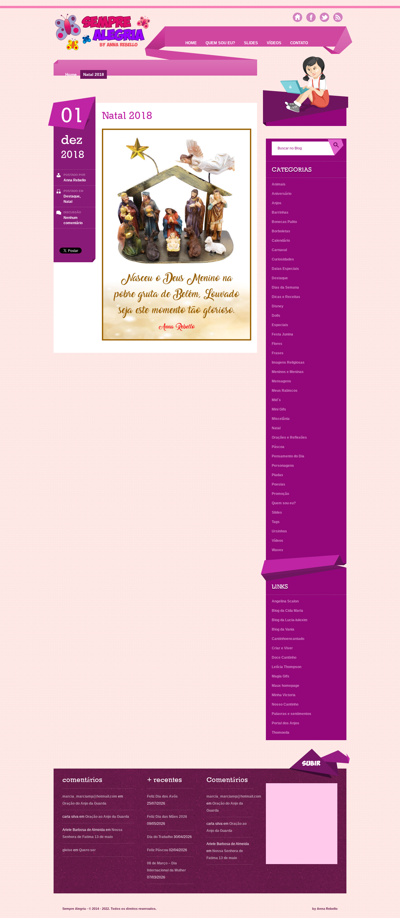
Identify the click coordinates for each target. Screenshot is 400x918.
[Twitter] (324, 17)
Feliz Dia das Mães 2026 (167, 817)
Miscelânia (281, 419)
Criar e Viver (282, 648)
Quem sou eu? (220, 43)
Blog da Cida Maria (287, 611)
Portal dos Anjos (285, 723)
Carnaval (279, 250)
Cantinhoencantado (288, 639)
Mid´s (276, 400)
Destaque (72, 196)
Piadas (277, 475)
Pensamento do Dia (288, 456)
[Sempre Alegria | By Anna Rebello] (103, 33)
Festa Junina (282, 334)
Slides (251, 43)
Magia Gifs (280, 676)
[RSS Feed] (338, 17)
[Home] (297, 17)
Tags (276, 522)
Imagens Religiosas (288, 362)
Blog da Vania (283, 629)
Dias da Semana (285, 287)
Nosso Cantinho (285, 704)
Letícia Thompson (286, 667)
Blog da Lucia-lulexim (289, 620)
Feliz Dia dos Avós (162, 796)
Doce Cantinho (284, 657)
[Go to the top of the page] (319, 763)
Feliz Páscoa (157, 850)
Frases (277, 353)
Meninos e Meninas (288, 372)
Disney (277, 306)
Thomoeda (280, 732)
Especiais (280, 325)
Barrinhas (280, 212)
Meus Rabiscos (285, 391)
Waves (277, 550)
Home (191, 43)
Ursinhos (279, 531)
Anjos (276, 203)
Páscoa (278, 447)
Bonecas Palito (284, 222)
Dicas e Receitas (286, 297)
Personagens (283, 466)
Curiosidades (283, 259)
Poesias (278, 484)
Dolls (276, 316)
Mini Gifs (279, 409)
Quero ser (87, 850)
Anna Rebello (75, 180)
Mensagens (281, 381)
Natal (68, 202)
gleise (67, 850)
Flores (277, 344)
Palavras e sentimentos (291, 714)
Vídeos (274, 43)
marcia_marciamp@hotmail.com (89, 796)
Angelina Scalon (285, 601)
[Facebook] (311, 17)
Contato (299, 43)
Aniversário (281, 194)
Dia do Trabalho (160, 837)
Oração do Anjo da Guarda (84, 803)
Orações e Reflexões (289, 437)
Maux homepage (285, 686)
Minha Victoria (283, 695)
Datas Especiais (285, 269)
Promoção (280, 494)
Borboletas (281, 231)
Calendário (281, 241)
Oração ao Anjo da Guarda (107, 817)
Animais (279, 184)
